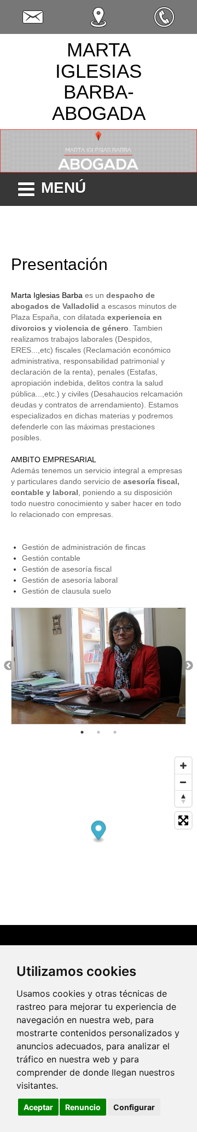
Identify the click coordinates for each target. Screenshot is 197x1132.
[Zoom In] (183, 765)
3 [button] (114, 732)
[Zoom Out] (183, 782)
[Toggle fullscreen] (183, 820)
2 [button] (98, 732)
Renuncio (83, 1107)
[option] (98, 666)
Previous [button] (8, 665)
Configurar (134, 1107)
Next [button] (188, 665)
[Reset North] (183, 798)
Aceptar (38, 1107)
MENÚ (63, 187)
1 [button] (82, 732)
